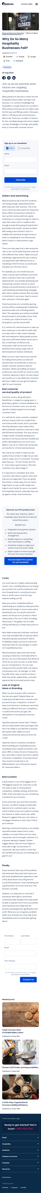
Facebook (4, 78)
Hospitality (7, 67)
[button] (36, 4)
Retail (11, 148)
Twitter (9, 78)
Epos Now (8, 3)
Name (6, 154)
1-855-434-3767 (24, 1128)
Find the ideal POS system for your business (20, 561)
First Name (8, 936)
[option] (9, 148)
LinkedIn (14, 78)
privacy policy (26, 189)
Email (6, 165)
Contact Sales (26, 4)
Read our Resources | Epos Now (13, 33)
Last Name (25, 936)
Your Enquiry (9, 961)
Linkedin (23, 1187)
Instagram (14, 1187)
